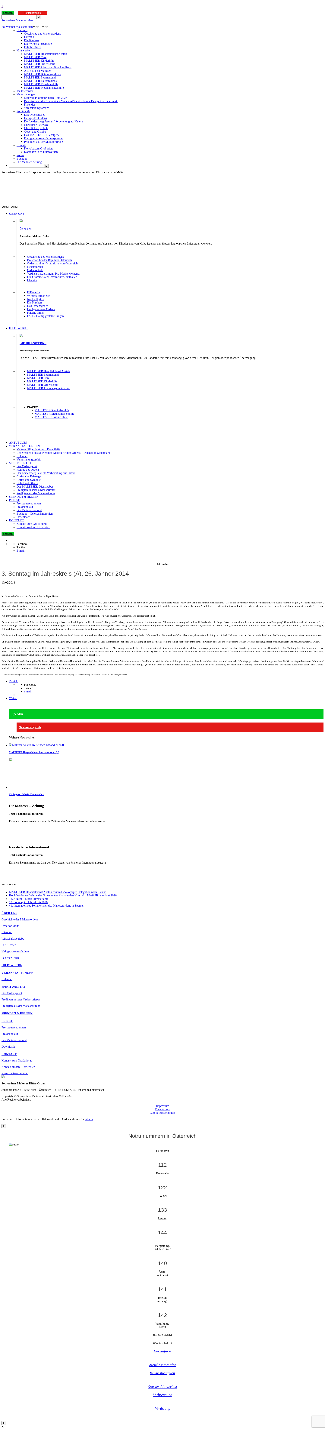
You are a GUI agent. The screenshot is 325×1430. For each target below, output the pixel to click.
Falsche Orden (32, 47)
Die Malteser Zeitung (29, 162)
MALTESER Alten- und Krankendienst (47, 67)
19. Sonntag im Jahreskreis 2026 (28, 902)
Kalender (29, 104)
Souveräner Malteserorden (17, 20)
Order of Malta (10, 925)
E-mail (20, 550)
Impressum (162, 1106)
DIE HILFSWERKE (33, 343)
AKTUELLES (18, 442)
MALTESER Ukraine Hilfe (51, 417)
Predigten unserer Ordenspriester (43, 138)
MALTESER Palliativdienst (40, 80)
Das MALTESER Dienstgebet (42, 135)
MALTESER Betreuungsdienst (42, 74)
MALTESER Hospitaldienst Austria (45, 53)
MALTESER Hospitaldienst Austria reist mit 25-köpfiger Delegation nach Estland (57, 892)
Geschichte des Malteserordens (42, 33)
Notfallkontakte (32, 12)
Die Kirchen (31, 40)
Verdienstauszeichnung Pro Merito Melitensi (53, 273)
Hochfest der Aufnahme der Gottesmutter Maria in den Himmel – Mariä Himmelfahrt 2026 (63, 895)
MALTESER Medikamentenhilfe (44, 87)
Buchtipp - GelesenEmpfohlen (35, 513)
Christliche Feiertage (36, 124)
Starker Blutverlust (162, 1387)
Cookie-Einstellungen (162, 1112)
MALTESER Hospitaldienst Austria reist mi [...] (34, 752)
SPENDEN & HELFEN (24, 496)
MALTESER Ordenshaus (39, 64)
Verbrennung (162, 1395)
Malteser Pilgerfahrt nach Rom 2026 (45, 97)
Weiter (13, 698)
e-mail (27, 691)
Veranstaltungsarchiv (36, 107)
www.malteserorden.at (15, 1073)
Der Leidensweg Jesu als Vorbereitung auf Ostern (53, 121)
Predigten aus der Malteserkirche (43, 141)
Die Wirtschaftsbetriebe (38, 43)
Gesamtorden (35, 266)
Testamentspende (30, 727)
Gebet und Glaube (35, 131)
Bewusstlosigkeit (162, 1373)
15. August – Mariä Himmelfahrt (26, 794)
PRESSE (14, 500)
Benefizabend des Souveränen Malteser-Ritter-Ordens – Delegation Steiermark (71, 101)
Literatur (29, 37)
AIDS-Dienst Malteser (37, 70)
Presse (20, 155)
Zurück (13, 681)
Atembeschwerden (162, 1365)
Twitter (21, 547)
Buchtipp (22, 158)
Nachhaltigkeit (35, 299)
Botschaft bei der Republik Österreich (49, 260)
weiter (12, 827)
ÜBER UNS (16, 213)
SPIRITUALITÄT (20, 462)
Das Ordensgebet (34, 114)
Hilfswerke (23, 50)
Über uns (22, 30)
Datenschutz (162, 1109)
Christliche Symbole (36, 128)
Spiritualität (23, 111)
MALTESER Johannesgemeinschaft (48, 388)
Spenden (8, 12)
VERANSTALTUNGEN (24, 446)
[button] (42, 26)
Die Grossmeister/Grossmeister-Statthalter (52, 277)
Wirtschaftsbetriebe (38, 295)
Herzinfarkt (162, 1351)
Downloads (23, 517)
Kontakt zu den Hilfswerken (41, 151)
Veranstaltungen (26, 94)
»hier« (89, 1119)
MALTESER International (40, 77)
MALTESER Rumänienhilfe (41, 84)
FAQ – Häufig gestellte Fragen (45, 316)
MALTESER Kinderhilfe (39, 60)
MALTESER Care (35, 57)
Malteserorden (25, 91)
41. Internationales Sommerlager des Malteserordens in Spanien (46, 905)
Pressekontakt (25, 506)
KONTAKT (16, 520)
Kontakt (21, 145)
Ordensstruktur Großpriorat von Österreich (52, 263)
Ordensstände (35, 270)
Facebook (22, 543)
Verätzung (162, 1408)
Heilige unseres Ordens (41, 309)
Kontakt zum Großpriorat (39, 148)
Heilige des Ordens (35, 118)
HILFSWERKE (18, 328)
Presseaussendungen (29, 503)
